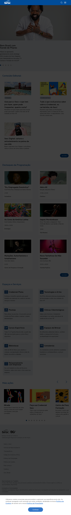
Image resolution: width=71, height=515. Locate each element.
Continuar (36, 510)
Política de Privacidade (35, 503)
